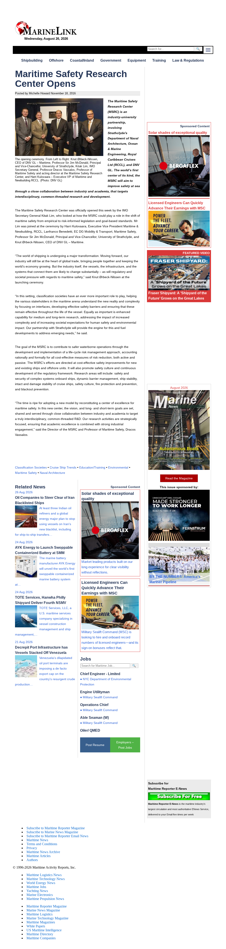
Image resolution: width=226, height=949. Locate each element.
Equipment (137, 60)
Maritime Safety (26, 472)
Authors (32, 860)
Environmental (118, 467)
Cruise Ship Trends (63, 467)
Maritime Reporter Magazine (46, 906)
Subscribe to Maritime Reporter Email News (57, 836)
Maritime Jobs (36, 887)
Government (110, 60)
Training (159, 60)
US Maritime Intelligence (44, 930)
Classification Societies (31, 467)
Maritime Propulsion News (45, 899)
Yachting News (37, 891)
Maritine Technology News (45, 879)
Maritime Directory (39, 934)
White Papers (35, 926)
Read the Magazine (179, 478)
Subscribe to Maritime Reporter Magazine (55, 828)
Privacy (31, 848)
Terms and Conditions (41, 844)
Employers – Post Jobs (125, 744)
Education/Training (92, 467)
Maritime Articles (38, 856)
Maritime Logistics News (44, 875)
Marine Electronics (39, 895)
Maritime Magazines (40, 922)
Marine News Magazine (43, 910)
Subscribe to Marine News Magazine (52, 832)
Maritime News (37, 840)
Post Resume (95, 745)
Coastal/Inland (82, 60)
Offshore (56, 60)
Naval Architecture (52, 472)
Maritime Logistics (39, 914)
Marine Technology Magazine (47, 918)
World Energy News (40, 883)
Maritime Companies (41, 938)
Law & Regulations (188, 60)
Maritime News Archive (43, 852)
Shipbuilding (32, 60)
